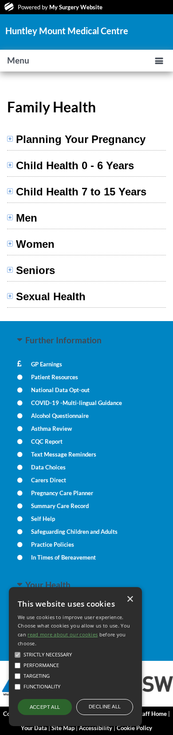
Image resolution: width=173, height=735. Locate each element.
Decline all (105, 706)
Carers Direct (48, 480)
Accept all (45, 707)
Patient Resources (54, 377)
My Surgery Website (75, 7)
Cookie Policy (134, 727)
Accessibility (95, 727)
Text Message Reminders (63, 454)
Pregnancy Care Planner (62, 493)
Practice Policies (52, 544)
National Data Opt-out (60, 389)
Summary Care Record (60, 505)
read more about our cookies (63, 634)
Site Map (63, 727)
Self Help (43, 518)
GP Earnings (46, 364)
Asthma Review (51, 428)
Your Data (34, 727)
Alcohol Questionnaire (60, 415)
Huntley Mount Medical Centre (66, 30)
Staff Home (152, 713)
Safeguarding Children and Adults (74, 531)
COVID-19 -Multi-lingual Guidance (76, 402)
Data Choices (48, 467)
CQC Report (47, 441)
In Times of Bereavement (63, 557)
